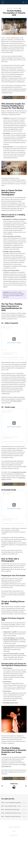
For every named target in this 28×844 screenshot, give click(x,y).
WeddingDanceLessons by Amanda (10, 523)
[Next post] (26, 786)
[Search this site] (23, 2)
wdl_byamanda (22, 523)
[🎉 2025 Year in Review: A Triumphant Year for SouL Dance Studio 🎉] (14, 813)
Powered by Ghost (14, 835)
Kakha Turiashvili (6, 357)
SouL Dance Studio (16, 401)
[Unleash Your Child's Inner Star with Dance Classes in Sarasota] (14, 816)
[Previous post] (2, 786)
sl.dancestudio (15, 441)
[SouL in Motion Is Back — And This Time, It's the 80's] (14, 806)
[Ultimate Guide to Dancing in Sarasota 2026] (14, 809)
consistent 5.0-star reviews (19, 472)
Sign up (14, 831)
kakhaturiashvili (14, 357)
